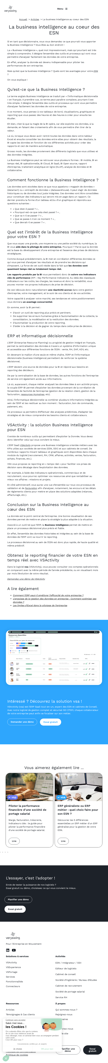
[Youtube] (13, 950)
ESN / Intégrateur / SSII (68, 962)
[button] (2, 852)
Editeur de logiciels (65, 968)
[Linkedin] (7, 950)
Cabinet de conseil (65, 974)
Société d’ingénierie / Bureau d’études (76, 980)
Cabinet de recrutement (68, 985)
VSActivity (25, 445)
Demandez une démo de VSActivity (26, 579)
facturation (31, 488)
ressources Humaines (32, 394)
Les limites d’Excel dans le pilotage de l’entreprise (40, 605)
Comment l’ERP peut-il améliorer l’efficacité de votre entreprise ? (48, 595)
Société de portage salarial (70, 991)
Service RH (61, 997)
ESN (96, 71)
